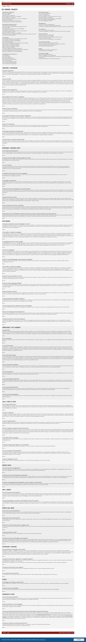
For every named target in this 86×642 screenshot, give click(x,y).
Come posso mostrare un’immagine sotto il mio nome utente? (14, 30)
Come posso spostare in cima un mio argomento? (12, 51)
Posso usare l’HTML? (6, 56)
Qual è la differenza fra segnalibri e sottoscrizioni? (48, 42)
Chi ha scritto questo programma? (45, 54)
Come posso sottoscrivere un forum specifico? (48, 45)
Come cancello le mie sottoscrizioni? (46, 46)
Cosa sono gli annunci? (7, 60)
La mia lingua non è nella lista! (8, 29)
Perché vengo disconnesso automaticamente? (11, 20)
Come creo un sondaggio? (7, 41)
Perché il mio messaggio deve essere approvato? (12, 50)
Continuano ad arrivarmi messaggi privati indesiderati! (50, 25)
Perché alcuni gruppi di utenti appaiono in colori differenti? (50, 18)
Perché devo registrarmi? (7, 13)
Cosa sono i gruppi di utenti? (44, 15)
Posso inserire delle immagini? (8, 58)
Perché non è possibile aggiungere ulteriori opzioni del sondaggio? (15, 43)
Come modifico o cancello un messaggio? (10, 39)
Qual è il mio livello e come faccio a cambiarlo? (11, 32)
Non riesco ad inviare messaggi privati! (46, 24)
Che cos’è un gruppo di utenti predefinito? (47, 19)
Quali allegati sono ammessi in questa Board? (48, 49)
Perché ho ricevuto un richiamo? (8, 47)
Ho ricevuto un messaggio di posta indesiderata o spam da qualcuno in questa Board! (56, 26)
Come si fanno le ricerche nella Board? (46, 34)
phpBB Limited (36, 598)
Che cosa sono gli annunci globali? (9, 59)
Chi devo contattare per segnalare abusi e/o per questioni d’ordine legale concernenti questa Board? (55, 57)
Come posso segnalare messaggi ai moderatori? (12, 48)
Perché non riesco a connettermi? (8, 17)
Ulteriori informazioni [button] (40, 639)
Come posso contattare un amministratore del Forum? (49, 58)
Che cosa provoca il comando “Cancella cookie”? (12, 21)
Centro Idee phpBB (59, 605)
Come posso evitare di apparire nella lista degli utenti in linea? (14, 26)
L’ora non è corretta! (6, 27)
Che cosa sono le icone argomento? (9, 63)
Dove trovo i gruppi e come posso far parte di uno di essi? (50, 16)
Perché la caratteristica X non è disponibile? (47, 55)
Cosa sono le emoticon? (7, 57)
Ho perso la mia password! (7, 19)
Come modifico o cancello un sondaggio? (10, 44)
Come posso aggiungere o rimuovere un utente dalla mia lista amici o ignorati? (54, 31)
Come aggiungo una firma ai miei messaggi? (11, 40)
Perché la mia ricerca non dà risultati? (46, 36)
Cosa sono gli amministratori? (45, 13)
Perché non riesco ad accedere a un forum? (11, 45)
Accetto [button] (79, 639)
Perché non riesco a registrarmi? (8, 15)
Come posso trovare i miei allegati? (46, 50)
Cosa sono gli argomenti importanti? (9, 61)
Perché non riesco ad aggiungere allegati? (10, 46)
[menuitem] (3, 4)
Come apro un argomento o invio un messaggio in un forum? (14, 38)
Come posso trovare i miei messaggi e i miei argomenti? (50, 39)
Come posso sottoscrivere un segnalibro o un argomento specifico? (52, 43)
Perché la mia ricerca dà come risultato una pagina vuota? (50, 37)
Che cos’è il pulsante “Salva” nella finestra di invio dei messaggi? (15, 49)
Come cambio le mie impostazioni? (9, 25)
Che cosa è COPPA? (6, 14)
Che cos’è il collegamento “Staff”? (45, 20)
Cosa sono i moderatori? (43, 14)
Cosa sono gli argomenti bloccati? (9, 62)
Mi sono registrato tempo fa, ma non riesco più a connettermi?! (14, 18)
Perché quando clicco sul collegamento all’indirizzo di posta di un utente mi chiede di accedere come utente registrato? (19, 35)
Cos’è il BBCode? (5, 55)
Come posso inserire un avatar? (8, 31)
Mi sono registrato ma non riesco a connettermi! (11, 16)
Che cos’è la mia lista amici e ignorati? (46, 30)
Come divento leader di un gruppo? (46, 17)
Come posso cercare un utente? (45, 38)
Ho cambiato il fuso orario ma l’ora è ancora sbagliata (13, 28)
